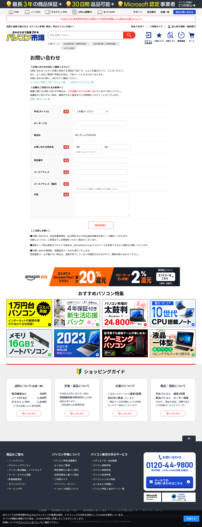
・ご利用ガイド (60, 479)
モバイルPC (109, 11)
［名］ (106, 146)
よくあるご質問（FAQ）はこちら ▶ (47, 82)
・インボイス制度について (65, 488)
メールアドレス (41, 172)
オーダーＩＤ (40, 123)
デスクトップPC (59, 11)
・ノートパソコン (15, 460)
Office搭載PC (85, 11)
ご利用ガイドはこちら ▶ (81, 82)
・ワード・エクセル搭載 (18, 474)
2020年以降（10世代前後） (75, 43)
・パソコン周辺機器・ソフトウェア (24, 469)
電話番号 (38, 160)
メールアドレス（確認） (46, 183)
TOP (16, 11)
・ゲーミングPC (14, 488)
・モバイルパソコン (16, 483)
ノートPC (35, 11)
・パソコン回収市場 (101, 474)
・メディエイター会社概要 (104, 460)
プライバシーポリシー (29, 522)
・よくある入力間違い (102, 483)
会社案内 (151, 11)
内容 (36, 194)
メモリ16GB (69, 48)
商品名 (37, 135)
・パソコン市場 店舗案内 (64, 460)
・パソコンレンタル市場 (103, 479)
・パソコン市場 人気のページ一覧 (107, 488)
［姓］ (78, 146)
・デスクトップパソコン (18, 465)
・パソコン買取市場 (101, 465)
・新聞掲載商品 (14, 479)
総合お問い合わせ (184, 12)
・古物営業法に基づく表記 (65, 474)
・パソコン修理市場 (101, 469)
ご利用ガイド (156, 26)
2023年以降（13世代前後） (105, 43)
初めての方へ (137, 26)
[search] (129, 35)
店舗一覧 (164, 11)
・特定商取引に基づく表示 (65, 469)
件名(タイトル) (41, 111)
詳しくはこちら (29, 413)
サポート (137, 11)
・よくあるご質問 (61, 465)
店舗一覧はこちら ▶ (40, 98)
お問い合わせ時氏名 (44, 146)
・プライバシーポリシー (64, 483)
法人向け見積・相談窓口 (183, 26)
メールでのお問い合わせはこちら (168, 481)
